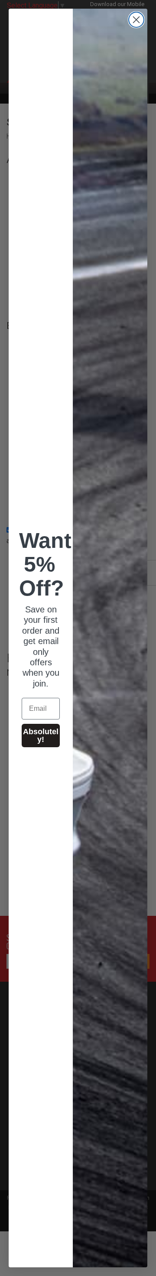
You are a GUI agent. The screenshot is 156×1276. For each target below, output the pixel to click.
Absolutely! (40, 735)
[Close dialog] (136, 19)
